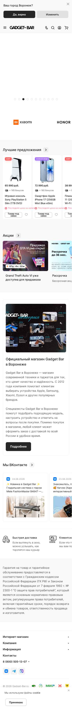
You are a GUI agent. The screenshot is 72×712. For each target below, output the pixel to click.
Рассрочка (59, 275)
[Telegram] (13, 671)
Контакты (9, 655)
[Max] (21, 671)
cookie (36, 692)
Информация (12, 649)
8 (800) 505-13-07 (15, 661)
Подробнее (18, 446)
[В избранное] (26, 214)
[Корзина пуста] (66, 27)
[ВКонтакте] (6, 671)
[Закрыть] (69, 690)
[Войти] (59, 27)
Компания (9, 643)
